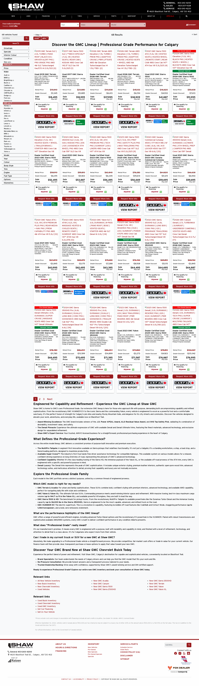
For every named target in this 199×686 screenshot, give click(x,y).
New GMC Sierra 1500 (102, 587)
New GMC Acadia (100, 581)
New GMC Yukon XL (157, 589)
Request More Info (46, 116)
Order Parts (124, 649)
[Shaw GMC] (26, 7)
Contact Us (66, 679)
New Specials (92, 652)
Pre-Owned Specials (95, 654)
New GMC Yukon (156, 587)
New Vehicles (92, 647)
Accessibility (78, 679)
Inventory (93, 644)
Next (49, 399)
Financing (60, 651)
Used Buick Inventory (47, 601)
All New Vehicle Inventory (49, 581)
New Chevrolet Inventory (48, 587)
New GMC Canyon (101, 584)
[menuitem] (16, 62)
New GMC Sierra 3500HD (160, 581)
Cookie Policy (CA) (130, 652)
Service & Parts (129, 644)
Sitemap (124, 659)
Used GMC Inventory (47, 606)
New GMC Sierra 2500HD (104, 589)
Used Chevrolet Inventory (49, 603)
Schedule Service (126, 647)
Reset (15, 43)
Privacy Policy (93, 679)
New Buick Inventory (47, 584)
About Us (60, 644)
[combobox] (69, 24)
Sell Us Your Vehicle (46, 612)
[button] (13, 16)
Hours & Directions (66, 648)
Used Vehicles (44, 589)
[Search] (26, 38)
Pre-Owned (92, 649)
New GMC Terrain (156, 584)
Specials (91, 656)
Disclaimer (126, 656)
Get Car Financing (45, 609)
